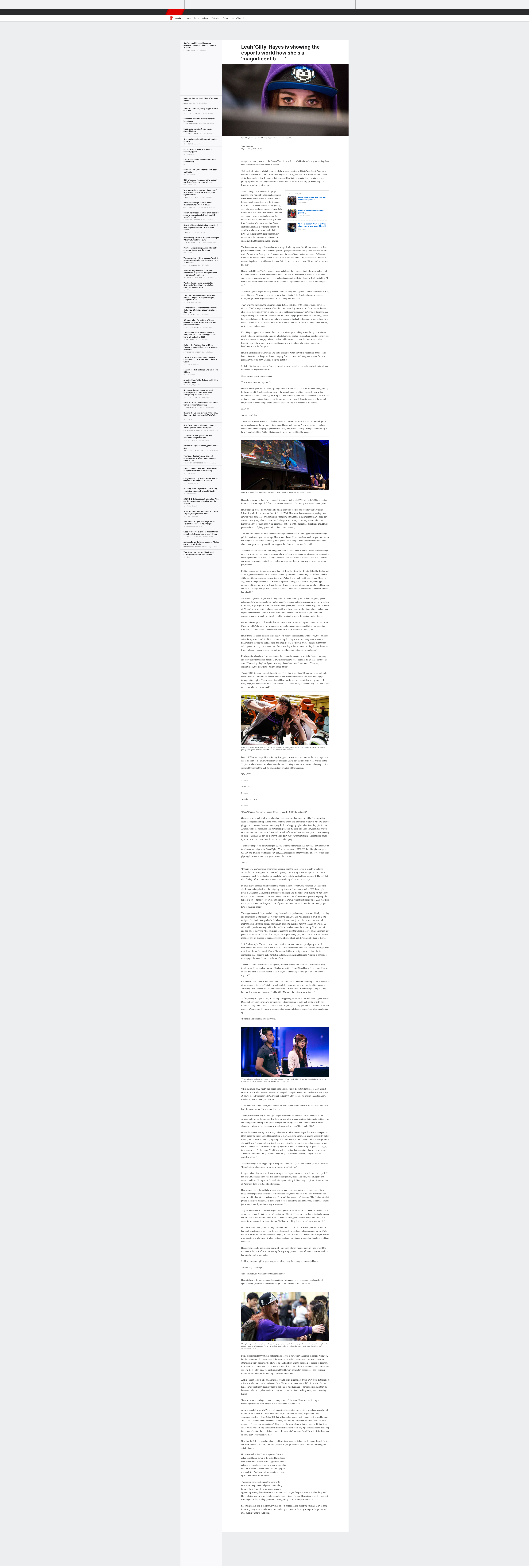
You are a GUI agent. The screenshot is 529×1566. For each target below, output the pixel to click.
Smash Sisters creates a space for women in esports (312, 198)
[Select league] (176, 4)
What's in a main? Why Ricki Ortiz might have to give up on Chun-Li (312, 225)
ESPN (175, 12)
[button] (352, 12)
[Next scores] (358, 4)
